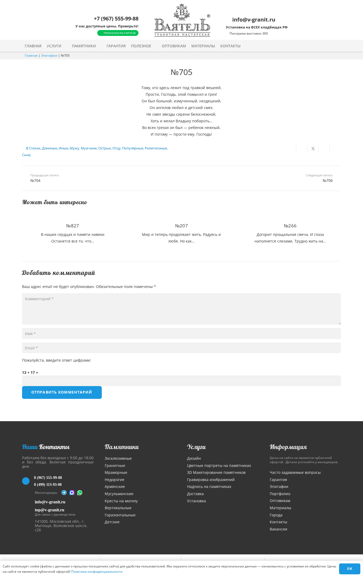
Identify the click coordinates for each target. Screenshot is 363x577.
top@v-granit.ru (49, 510)
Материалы (280, 507)
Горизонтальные (120, 514)
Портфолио (280, 493)
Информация (288, 447)
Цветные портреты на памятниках (219, 465)
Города (276, 514)
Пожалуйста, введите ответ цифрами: (56, 360)
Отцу (116, 148)
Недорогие (114, 479)
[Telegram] (64, 492)
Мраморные (116, 472)
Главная (31, 55)
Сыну (26, 155)
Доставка (195, 493)
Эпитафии (49, 55)
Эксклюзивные (118, 458)
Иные (63, 148)
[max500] (72, 492)
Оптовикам (280, 500)
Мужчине (89, 148)
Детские (112, 521)
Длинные (49, 148)
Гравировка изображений (211, 479)
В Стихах (33, 148)
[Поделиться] (301, 149)
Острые (104, 148)
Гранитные (115, 465)
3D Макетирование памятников (216, 472)
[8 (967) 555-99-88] (28, 481)
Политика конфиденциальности (97, 571)
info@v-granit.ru (50, 502)
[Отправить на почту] (290, 149)
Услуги (196, 447)
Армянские (115, 486)
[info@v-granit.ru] (28, 502)
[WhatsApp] (79, 492)
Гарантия (278, 479)
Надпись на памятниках (209, 486)
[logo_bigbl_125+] (182, 20)
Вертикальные (118, 507)
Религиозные (156, 148)
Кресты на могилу (121, 500)
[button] (65, 46)
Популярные (132, 148)
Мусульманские (119, 493)
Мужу (74, 148)
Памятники (122, 447)
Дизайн (194, 458)
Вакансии (278, 529)
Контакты (278, 521)
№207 (181, 226)
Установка (196, 500)
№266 (290, 226)
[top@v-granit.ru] (28, 511)
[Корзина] (327, 46)
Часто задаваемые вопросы (295, 472)
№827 (72, 226)
